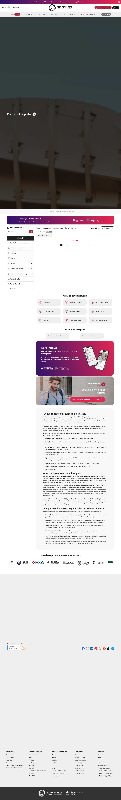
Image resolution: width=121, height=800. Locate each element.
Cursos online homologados (14, 767)
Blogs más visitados (80, 760)
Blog (30, 757)
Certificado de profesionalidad (15, 765)
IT (52, 765)
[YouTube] (104, 648)
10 (88, 245)
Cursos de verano (11, 762)
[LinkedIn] (91, 648)
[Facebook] (83, 648)
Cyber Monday (79, 765)
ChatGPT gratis (79, 770)
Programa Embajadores (88, 14)
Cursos (15, 14)
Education (14, 258)
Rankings (31, 762)
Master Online (10, 757)
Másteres (29, 14)
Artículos (31, 760)
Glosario (31, 773)
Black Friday (78, 762)
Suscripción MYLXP (69, 14)
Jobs (53, 768)
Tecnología (32, 775)
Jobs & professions (17, 268)
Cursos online (10, 755)
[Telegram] (112, 648)
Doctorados (54, 14)
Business (13, 253)
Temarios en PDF (80, 757)
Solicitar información (104, 8)
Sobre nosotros (33, 755)
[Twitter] (100, 648)
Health (13, 263)
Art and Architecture (58, 755)
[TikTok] (108, 648)
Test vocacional (79, 768)
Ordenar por (106, 228)
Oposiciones (78, 755)
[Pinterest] (95, 648)
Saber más (86, 2)
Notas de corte (79, 773)
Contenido (32, 768)
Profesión (32, 765)
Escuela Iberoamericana (105, 773)
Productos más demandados (37, 770)
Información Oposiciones (105, 776)
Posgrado (9, 760)
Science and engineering (19, 274)
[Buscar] (31, 231)
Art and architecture (17, 248)
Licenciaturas (41, 14)
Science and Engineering (59, 770)
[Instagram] (87, 648)
